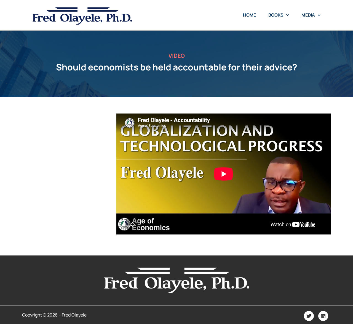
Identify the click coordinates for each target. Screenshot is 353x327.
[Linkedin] (323, 316)
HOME (249, 15)
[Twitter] (309, 316)
